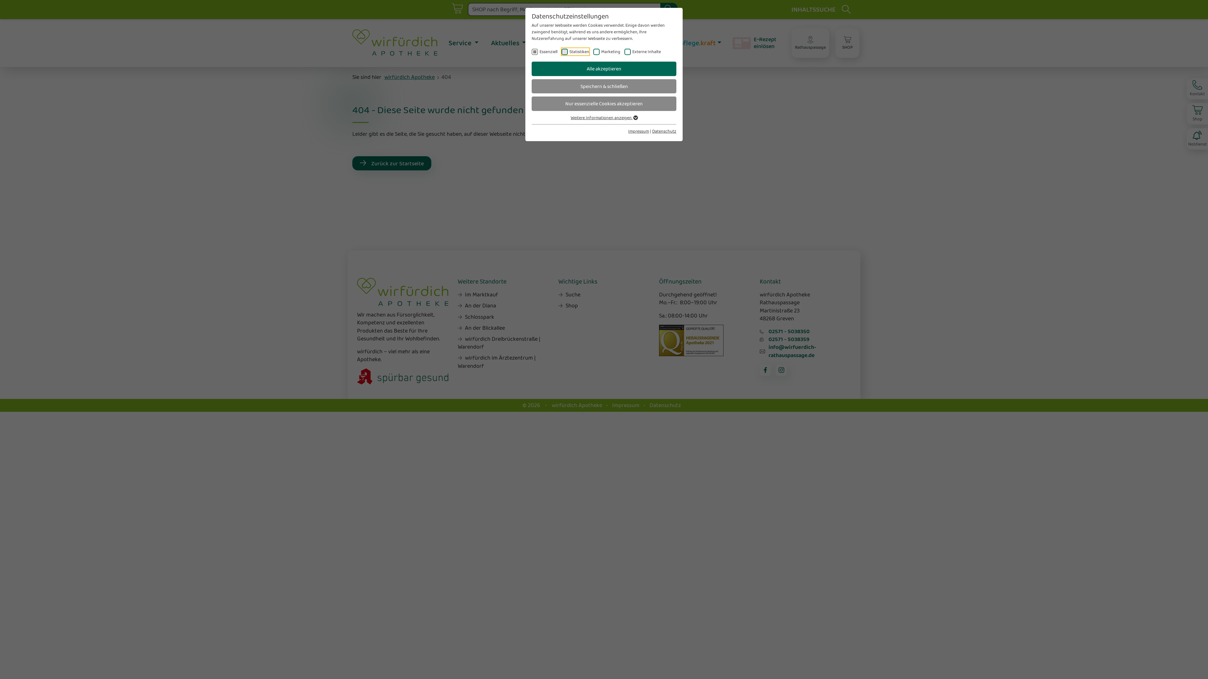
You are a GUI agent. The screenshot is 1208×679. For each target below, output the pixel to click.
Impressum (638, 131)
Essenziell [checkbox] (548, 51)
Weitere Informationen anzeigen (602, 117)
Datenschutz (664, 131)
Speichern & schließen (604, 86)
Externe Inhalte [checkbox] (646, 51)
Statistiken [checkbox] (579, 51)
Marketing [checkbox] (610, 51)
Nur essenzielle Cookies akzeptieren (604, 103)
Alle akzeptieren (604, 68)
